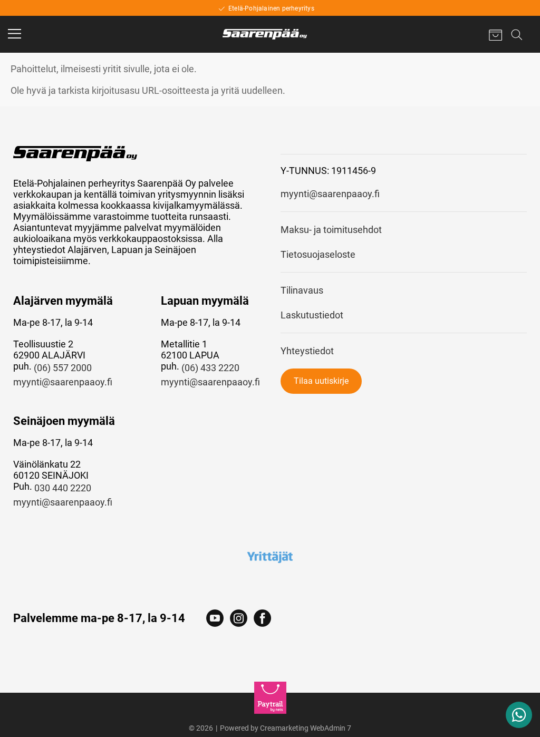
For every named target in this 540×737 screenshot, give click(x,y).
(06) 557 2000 (63, 367)
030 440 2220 (62, 487)
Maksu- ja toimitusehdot (331, 229)
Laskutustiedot (312, 315)
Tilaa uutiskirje (321, 381)
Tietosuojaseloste (318, 254)
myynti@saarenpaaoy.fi (62, 381)
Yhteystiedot (307, 350)
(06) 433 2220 (210, 367)
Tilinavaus (302, 290)
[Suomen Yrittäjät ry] (270, 556)
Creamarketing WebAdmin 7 (305, 728)
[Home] (265, 34)
